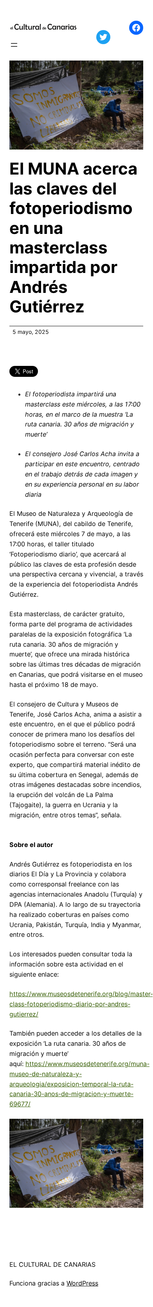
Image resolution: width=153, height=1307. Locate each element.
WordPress (82, 1283)
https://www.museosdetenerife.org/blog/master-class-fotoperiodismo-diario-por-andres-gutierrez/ (81, 1004)
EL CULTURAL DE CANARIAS (52, 1264)
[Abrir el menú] (14, 45)
